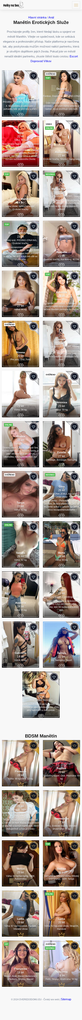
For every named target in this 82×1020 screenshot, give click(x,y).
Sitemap (66, 999)
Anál (51, 17)
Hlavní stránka (37, 17)
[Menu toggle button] (76, 5)
